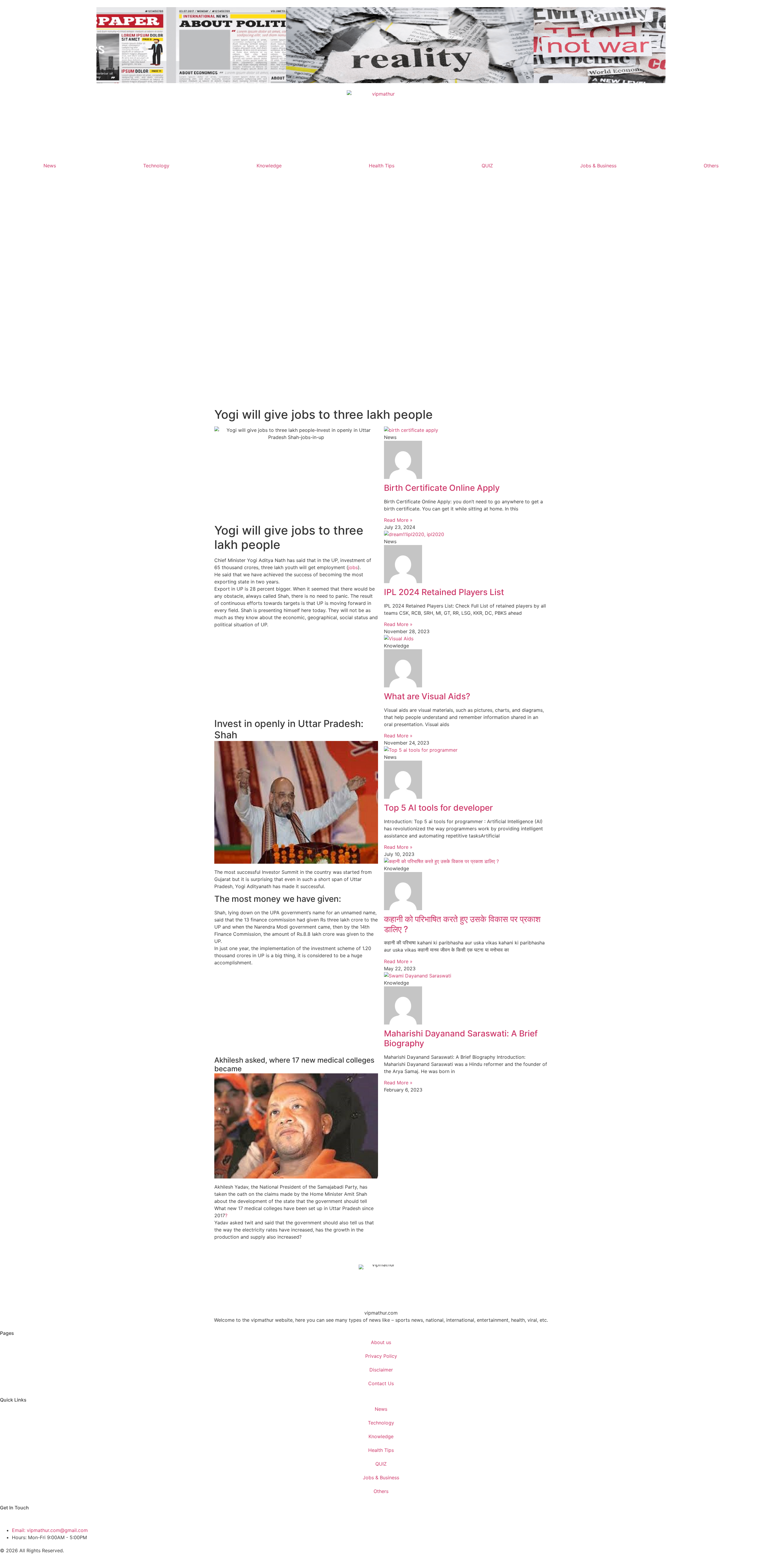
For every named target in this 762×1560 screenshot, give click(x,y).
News (49, 166)
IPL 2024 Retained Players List (444, 592)
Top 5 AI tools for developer (438, 808)
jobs (353, 567)
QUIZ (487, 166)
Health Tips (381, 166)
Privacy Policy (381, 1356)
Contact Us (381, 1383)
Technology (156, 166)
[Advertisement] (381, 292)
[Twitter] (23, 1517)
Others (711, 166)
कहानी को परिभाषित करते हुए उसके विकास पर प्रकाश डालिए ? (462, 924)
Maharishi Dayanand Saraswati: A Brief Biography (461, 1038)
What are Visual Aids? (427, 696)
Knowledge (269, 166)
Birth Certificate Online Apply (442, 488)
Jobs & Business (598, 166)
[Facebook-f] (7, 1517)
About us (381, 1342)
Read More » (398, 520)
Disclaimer (381, 1370)
